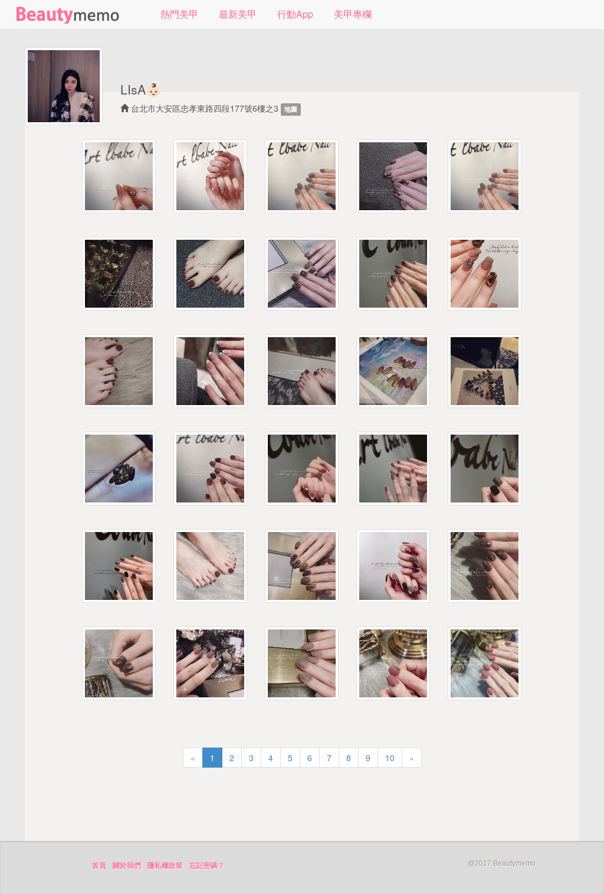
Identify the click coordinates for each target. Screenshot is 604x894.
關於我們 (127, 866)
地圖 (290, 109)
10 (390, 758)
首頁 (99, 866)
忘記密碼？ (207, 866)
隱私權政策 (165, 866)
